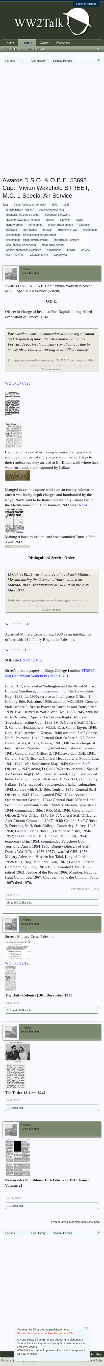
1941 (54, 204)
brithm (25, 269)
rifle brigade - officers (66, 239)
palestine (84, 224)
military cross (14, 224)
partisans (12, 229)
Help (98, 1354)
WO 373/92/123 (18, 963)
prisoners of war (67, 229)
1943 (66, 204)
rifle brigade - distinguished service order (31, 234)
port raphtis (30, 229)
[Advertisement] (52, 121)
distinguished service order (22, 214)
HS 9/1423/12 (31, 660)
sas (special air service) (21, 244)
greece (50, 219)
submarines (54, 249)
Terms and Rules (92, 1360)
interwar (65, 219)
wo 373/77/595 (15, 254)
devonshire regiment (51, 209)
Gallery (44, 42)
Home (10, 42)
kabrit (79, 219)
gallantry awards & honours (23, 219)
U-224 (82, 505)
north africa (35, 224)
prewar (47, 229)
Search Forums (14, 49)
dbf (8, 902)
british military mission (19, 209)
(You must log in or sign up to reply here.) (76, 1221)
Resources (63, 42)
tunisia (71, 249)
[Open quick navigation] (98, 60)
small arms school (53, 244)
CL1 (18, 902)
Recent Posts (37, 49)
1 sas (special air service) (30, 204)
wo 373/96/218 (39, 254)
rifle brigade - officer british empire (27, 239)
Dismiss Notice (86, 1328)
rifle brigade (90, 229)
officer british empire (60, 224)
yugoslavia (60, 254)
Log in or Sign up (86, 3)
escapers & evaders (57, 214)
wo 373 (85, 249)
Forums (27, 42)
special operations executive (23, 249)
